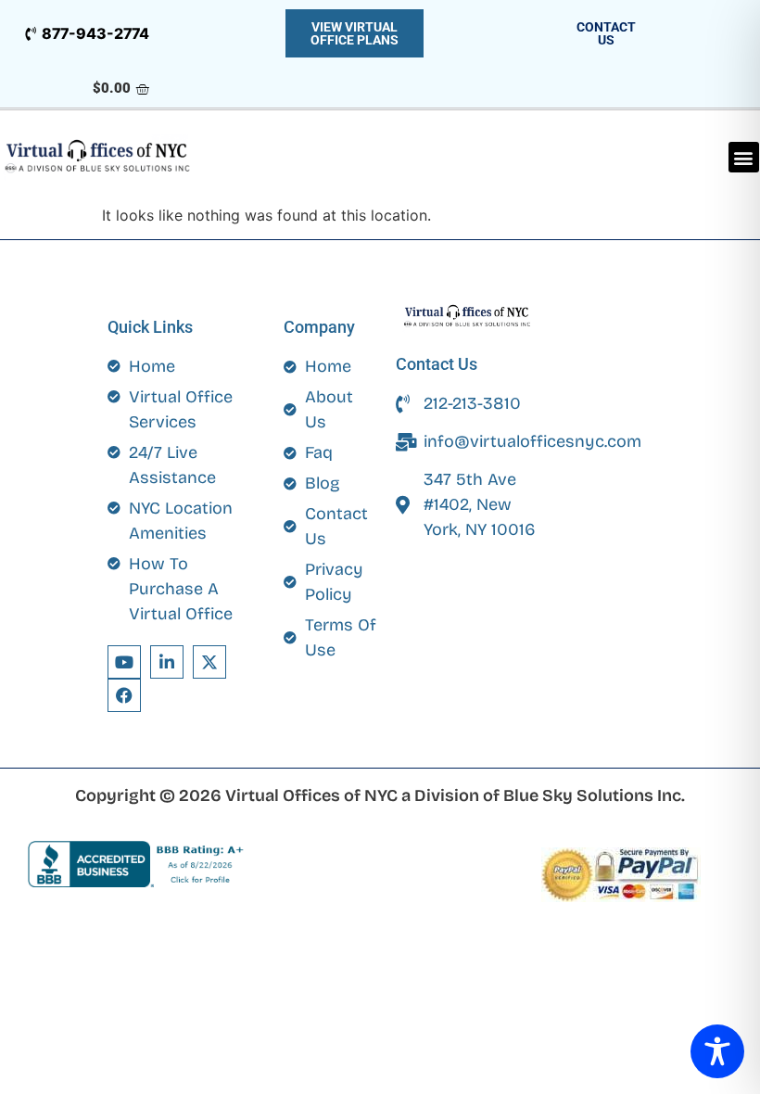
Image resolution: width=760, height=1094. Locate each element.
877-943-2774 (95, 33)
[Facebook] (124, 695)
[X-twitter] (209, 662)
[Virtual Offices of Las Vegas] (98, 157)
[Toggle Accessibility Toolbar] (717, 1051)
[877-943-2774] (30, 34)
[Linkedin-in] (167, 662)
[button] (743, 157)
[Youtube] (124, 662)
